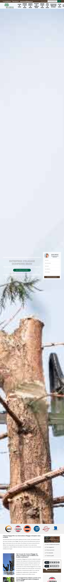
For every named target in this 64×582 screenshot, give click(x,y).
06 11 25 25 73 (16, 1)
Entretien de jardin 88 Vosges (25, 5)
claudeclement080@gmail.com (26, 1)
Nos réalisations (22, 270)
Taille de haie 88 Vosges (47, 5)
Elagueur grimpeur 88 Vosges (30, 5)
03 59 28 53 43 (7, 1)
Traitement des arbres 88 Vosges (36, 5)
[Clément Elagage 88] (9, 5)
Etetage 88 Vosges (59, 6)
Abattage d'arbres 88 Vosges (42, 5)
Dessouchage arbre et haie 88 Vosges (53, 6)
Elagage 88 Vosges (19, 6)
